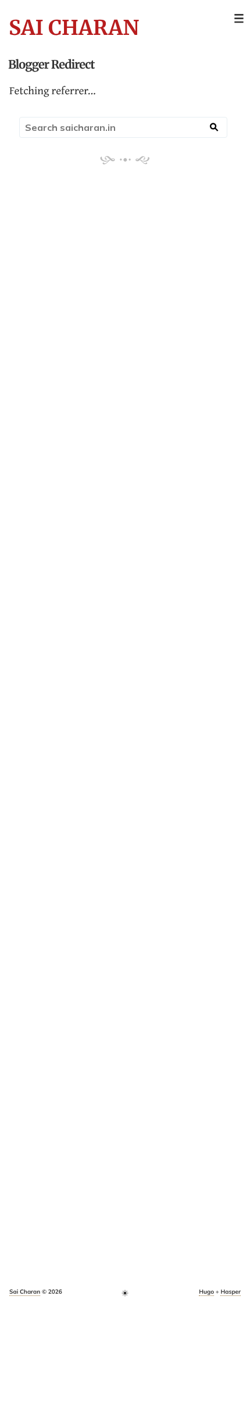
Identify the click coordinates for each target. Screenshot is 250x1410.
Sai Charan (74, 28)
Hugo (206, 1291)
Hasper (230, 1291)
